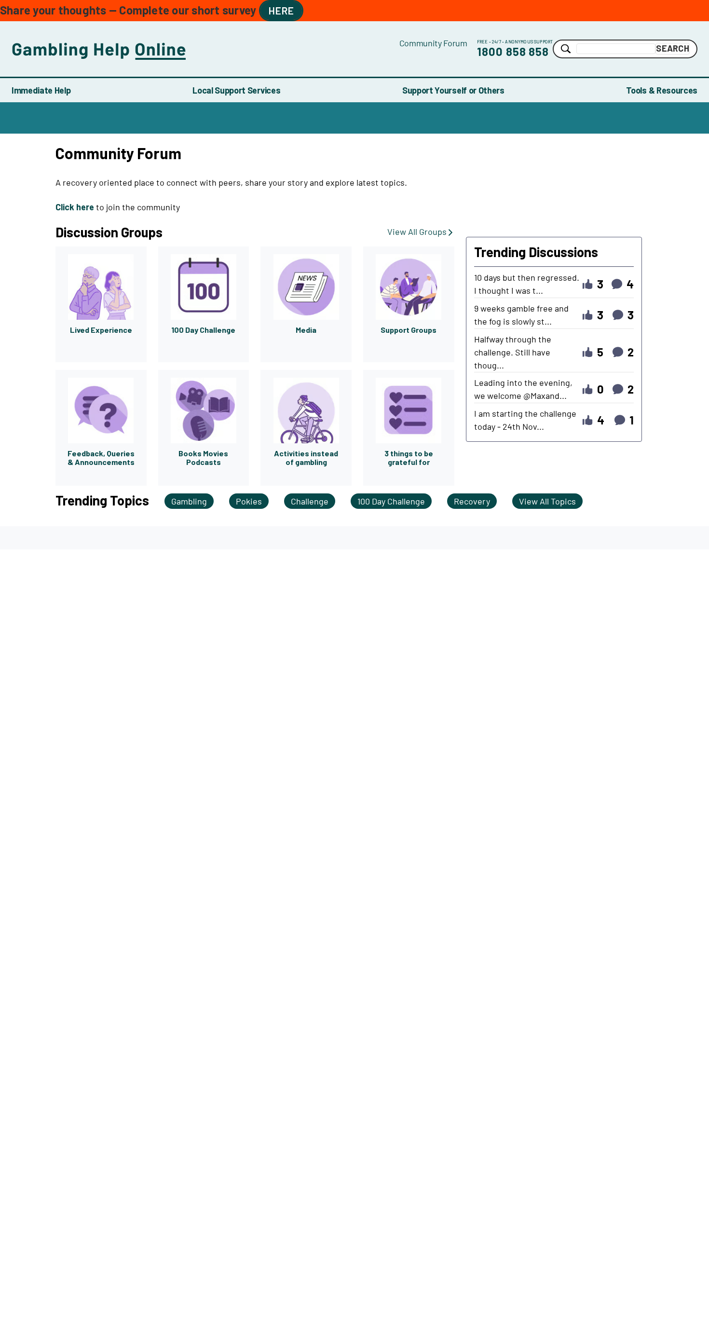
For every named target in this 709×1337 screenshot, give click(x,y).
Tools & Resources (661, 90)
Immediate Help (41, 90)
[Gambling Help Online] (205, 49)
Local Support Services (236, 90)
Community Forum (433, 43)
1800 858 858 (513, 51)
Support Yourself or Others (453, 90)
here (281, 10)
